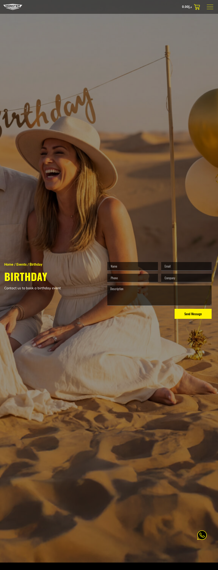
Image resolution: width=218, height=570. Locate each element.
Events (21, 264)
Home (8, 264)
